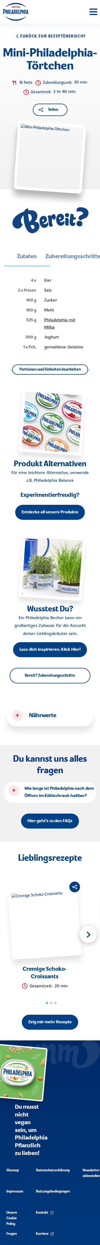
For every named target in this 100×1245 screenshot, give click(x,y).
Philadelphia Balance (54, 480)
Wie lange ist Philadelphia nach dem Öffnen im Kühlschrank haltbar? (59, 792)
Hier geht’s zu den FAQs (50, 821)
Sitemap (12, 1170)
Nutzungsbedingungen (53, 1192)
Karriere (42, 1234)
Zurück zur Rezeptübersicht (53, 36)
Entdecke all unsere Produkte (50, 512)
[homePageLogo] (16, 12)
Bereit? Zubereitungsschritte (50, 676)
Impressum (14, 1192)
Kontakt (42, 1213)
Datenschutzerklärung (53, 1170)
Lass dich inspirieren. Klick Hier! (50, 649)
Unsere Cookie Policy (11, 1218)
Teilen (53, 110)
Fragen (11, 1234)
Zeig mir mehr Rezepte (50, 1022)
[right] (88, 934)
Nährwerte (42, 715)
